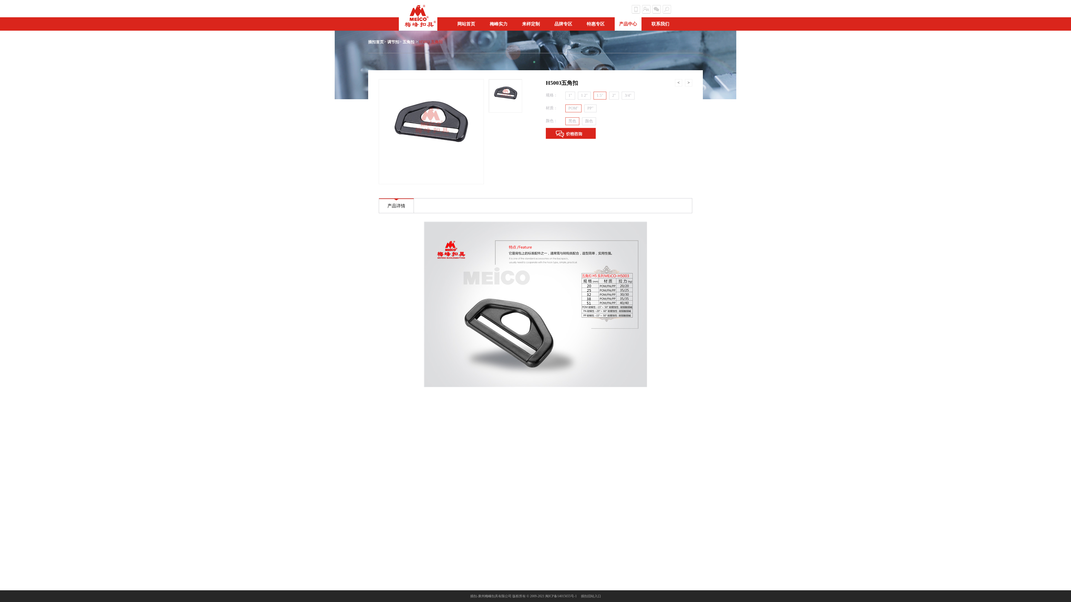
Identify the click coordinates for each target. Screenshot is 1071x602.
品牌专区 (563, 23)
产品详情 (396, 205)
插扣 (473, 596)
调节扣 (393, 42)
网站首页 (466, 23)
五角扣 (408, 42)
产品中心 (628, 23)
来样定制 (531, 23)
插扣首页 (376, 42)
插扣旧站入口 (591, 596)
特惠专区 (596, 23)
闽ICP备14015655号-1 (561, 596)
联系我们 (660, 23)
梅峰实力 (499, 23)
